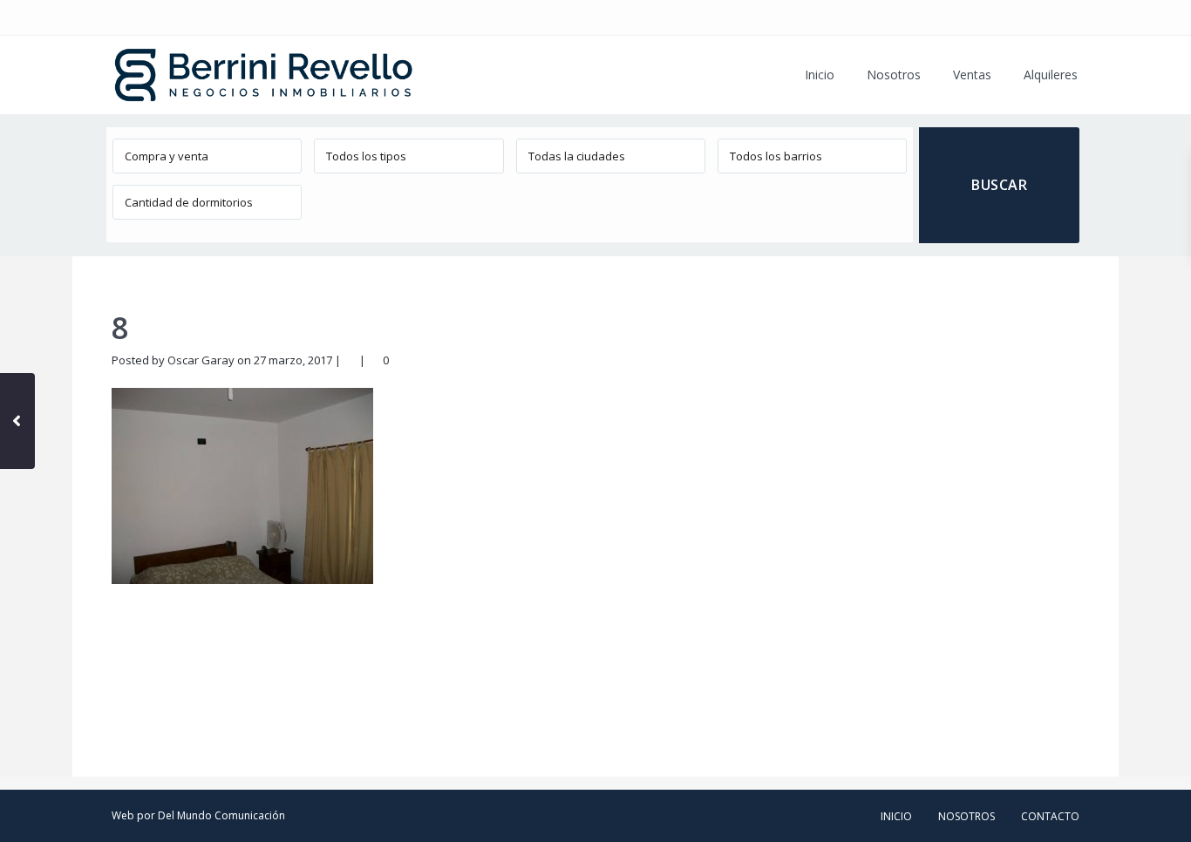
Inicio (819, 74)
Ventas (972, 74)
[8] (242, 484)
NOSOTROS (966, 816)
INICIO (896, 816)
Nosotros (894, 74)
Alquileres (1051, 74)
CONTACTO (1050, 816)
